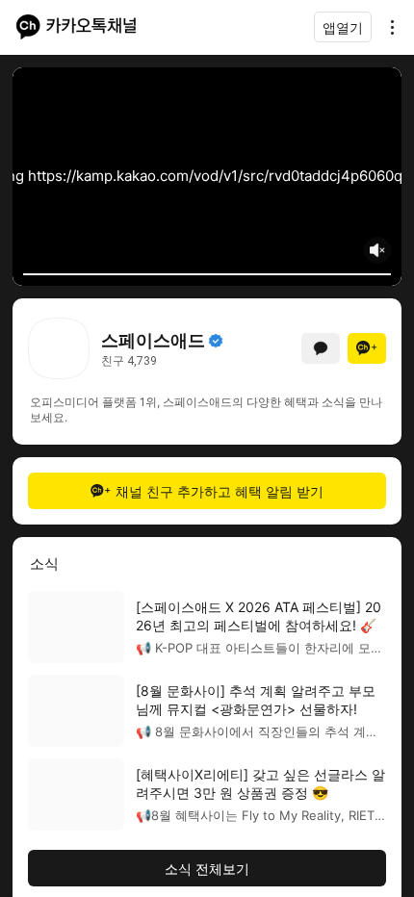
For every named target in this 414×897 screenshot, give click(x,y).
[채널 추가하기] (367, 348)
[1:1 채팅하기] (320, 348)
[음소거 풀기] (377, 250)
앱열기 (343, 27)
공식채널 (215, 340)
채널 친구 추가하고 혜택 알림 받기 (219, 491)
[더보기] (387, 26)
